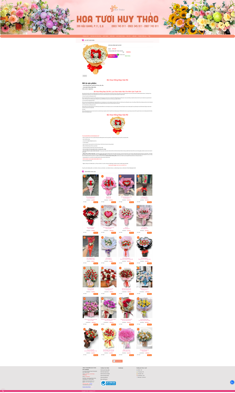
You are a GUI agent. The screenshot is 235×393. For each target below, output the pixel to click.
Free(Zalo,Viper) (122, 54)
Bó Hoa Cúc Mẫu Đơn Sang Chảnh (108, 319)
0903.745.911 (127, 55)
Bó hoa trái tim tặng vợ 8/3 (126, 196)
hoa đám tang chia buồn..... (124, 163)
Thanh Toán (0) (142, 36)
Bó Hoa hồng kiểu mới (126, 288)
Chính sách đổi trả (104, 377)
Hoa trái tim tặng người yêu (108, 227)
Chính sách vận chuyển (105, 373)
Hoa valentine (144, 227)
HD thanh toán (120, 36)
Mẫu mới (112, 36)
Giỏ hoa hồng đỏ (90, 288)
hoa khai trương (116, 163)
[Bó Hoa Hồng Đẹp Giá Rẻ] (117, 125)
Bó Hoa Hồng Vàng (144, 319)
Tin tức (128, 36)
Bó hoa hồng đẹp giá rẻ (90, 196)
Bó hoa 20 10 (144, 196)
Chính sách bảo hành (105, 375)
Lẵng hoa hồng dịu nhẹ (144, 349)
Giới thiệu (105, 36)
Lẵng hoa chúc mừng (144, 288)
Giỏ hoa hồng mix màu (108, 288)
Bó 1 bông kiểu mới (91, 258)
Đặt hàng (95, 202)
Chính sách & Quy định (105, 370)
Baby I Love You (126, 349)
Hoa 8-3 (126, 227)
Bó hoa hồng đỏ (144, 258)
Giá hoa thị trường (95, 36)
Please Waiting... (118, 361)
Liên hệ (134, 36)
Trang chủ (86, 36)
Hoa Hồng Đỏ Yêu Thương (108, 349)
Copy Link (84, 75)
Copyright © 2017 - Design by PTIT (88, 391)
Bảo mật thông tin (104, 379)
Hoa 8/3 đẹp (108, 196)
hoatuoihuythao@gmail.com (89, 382)
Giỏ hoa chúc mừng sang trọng (90, 319)
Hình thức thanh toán (105, 371)
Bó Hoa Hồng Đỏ (90, 349)
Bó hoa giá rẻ (108, 258)
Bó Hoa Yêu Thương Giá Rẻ (126, 319)
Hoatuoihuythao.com (86, 157)
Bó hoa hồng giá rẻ (90, 227)
